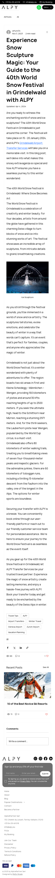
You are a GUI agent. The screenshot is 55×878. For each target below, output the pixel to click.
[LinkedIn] (51, 758)
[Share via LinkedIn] (20, 647)
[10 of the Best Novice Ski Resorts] (27, 685)
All (18, 17)
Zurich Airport (33, 627)
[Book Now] (39, 7)
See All (46, 667)
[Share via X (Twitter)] (14, 647)
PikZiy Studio (18, 874)
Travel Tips (13, 615)
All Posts (7, 17)
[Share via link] (27, 647)
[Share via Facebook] (7, 647)
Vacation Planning (16, 632)
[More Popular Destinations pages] (24, 802)
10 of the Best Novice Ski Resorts (27, 704)
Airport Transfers (16, 621)
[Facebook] (45, 758)
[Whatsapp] (35, 758)
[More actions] (47, 32)
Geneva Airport (15, 627)
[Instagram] (40, 758)
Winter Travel (35, 621)
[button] (10, 840)
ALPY (25, 615)
